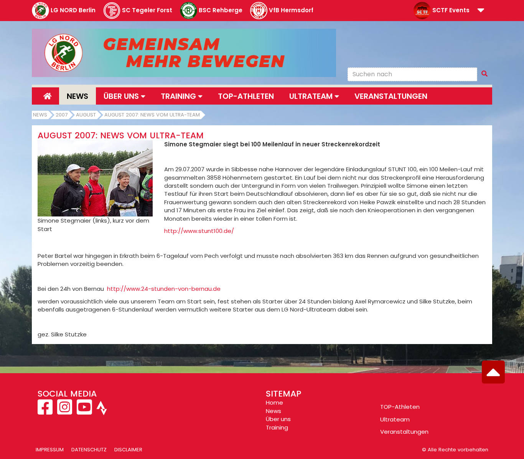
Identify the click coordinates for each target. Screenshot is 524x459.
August (86, 114)
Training (277, 427)
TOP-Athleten (400, 407)
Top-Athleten (246, 96)
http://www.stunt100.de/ (199, 231)
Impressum (50, 449)
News (77, 96)
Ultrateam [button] (312, 96)
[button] (480, 11)
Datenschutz (89, 449)
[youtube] (84, 411)
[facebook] (46, 411)
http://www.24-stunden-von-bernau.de (164, 289)
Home (274, 402)
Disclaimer (128, 449)
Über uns (278, 419)
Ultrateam (395, 419)
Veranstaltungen (390, 96)
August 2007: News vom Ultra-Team (152, 114)
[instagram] (65, 411)
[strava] (101, 411)
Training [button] (179, 96)
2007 (62, 114)
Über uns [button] (122, 96)
